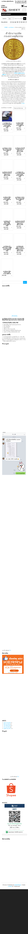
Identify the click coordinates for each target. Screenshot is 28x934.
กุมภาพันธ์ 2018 (7, 726)
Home (5, 27)
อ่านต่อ (22, 103)
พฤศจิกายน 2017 (7, 729)
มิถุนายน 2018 (7, 725)
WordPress (17, 885)
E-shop (10, 887)
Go (24, 18)
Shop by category (6, 14)
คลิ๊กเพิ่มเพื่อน (14, 316)
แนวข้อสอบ (11, 27)
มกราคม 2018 (7, 728)
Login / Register (4, 6)
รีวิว (10, 651)
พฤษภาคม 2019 (7, 723)
